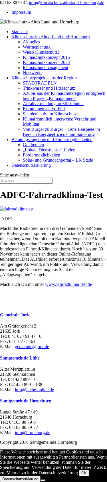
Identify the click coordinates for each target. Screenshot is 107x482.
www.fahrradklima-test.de (68, 284)
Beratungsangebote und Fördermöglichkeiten (51, 139)
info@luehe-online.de (34, 389)
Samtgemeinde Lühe (20, 358)
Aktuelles (31, 41)
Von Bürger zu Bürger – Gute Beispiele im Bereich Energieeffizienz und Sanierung (61, 132)
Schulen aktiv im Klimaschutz (50, 113)
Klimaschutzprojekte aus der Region (44, 77)
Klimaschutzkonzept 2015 (46, 57)
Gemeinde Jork (15, 314)
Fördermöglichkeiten (41, 154)
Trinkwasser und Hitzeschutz (49, 88)
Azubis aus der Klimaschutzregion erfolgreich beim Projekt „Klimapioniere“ (64, 96)
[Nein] (43, 480)
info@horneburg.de (32, 432)
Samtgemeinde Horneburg (25, 400)
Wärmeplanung (37, 47)
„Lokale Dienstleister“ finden (49, 149)
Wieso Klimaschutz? (41, 52)
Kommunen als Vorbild (44, 108)
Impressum (21, 12)
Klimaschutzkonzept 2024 (46, 62)
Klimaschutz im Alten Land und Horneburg (50, 36)
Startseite (19, 31)
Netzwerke (33, 72)
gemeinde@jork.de (32, 346)
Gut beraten (33, 144)
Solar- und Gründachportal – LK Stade (58, 160)
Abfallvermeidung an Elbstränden (53, 103)
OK (84, 473)
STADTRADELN (40, 83)
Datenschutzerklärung (31, 165)
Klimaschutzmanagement (45, 67)
